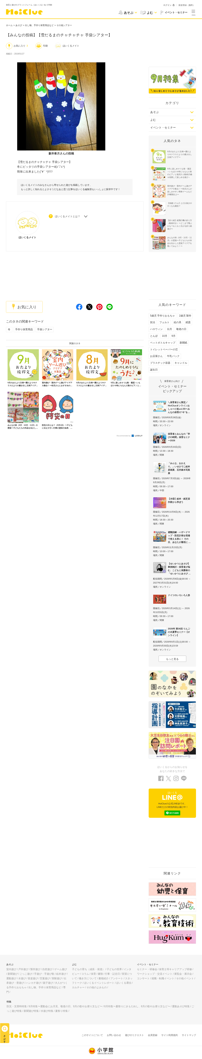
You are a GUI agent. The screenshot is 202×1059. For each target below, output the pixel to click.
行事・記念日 (112, 973)
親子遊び (48, 982)
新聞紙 (183, 342)
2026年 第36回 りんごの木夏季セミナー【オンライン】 (179, 632)
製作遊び (35, 969)
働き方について (88, 978)
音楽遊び (33, 978)
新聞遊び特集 (31, 1011)
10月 (164, 336)
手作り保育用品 (24, 329)
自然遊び (47, 969)
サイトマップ (189, 1035)
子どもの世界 (114, 969)
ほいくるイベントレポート (99, 982)
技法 (152, 322)
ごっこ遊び (26, 973)
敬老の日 (181, 329)
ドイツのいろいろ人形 (179, 595)
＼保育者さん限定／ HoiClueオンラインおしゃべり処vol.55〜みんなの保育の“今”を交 (179, 407)
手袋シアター (44, 329)
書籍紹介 (103, 978)
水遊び (22, 978)
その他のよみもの (96, 987)
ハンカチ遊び (33, 982)
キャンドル (181, 363)
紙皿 (188, 322)
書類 (100, 973)
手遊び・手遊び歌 (44, 973)
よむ (153, 119)
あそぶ (154, 112)
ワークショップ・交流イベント (154, 973)
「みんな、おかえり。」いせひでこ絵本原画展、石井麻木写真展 (179, 468)
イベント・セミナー (163, 127)
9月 (173, 336)
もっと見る (172, 659)
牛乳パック (173, 356)
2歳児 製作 (185, 315)
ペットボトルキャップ (162, 342)
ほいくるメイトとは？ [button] (67, 216)
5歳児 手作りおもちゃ (162, 315)
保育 (93, 973)
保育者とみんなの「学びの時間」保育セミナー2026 (179, 437)
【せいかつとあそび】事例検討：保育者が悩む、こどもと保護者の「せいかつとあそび (179, 568)
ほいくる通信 (123, 982)
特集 (9, 1001)
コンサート (143, 978)
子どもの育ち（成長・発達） (88, 969)
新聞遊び (13, 973)
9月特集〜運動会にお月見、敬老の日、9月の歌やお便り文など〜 (65, 1006)
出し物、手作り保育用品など (39, 25)
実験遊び (57, 978)
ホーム (9, 25)
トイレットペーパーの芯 (164, 349)
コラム (85, 973)
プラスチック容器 (160, 363)
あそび (18, 25)
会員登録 (152, 1035)
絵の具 (177, 322)
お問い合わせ (114, 1035)
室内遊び (11, 969)
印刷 (45, 45)
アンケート (116, 978)
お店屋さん (156, 356)
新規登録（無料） (186, 5)
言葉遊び (45, 978)
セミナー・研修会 (147, 969)
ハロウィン (156, 329)
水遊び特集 (47, 1011)
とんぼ (154, 336)
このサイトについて (92, 1035)
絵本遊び (61, 973)
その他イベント (185, 978)
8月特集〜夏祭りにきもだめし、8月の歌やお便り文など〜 (137, 1006)
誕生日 (154, 369)
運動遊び (11, 978)
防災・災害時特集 (17, 1006)
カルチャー (78, 987)
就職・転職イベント (163, 978)
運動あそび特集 (181, 1006)
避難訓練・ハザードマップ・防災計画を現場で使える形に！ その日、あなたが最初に (179, 537)
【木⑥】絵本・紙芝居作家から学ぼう (179, 500)
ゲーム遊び (60, 969)
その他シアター (64, 25)
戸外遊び (23, 969)
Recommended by (124, 436)
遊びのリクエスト (134, 1035)
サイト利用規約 (169, 1035)
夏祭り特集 (61, 1011)
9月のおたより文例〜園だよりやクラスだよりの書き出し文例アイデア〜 (179, 154)
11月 (169, 329)
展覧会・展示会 (183, 973)
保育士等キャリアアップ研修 (175, 969)
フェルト (164, 322)
